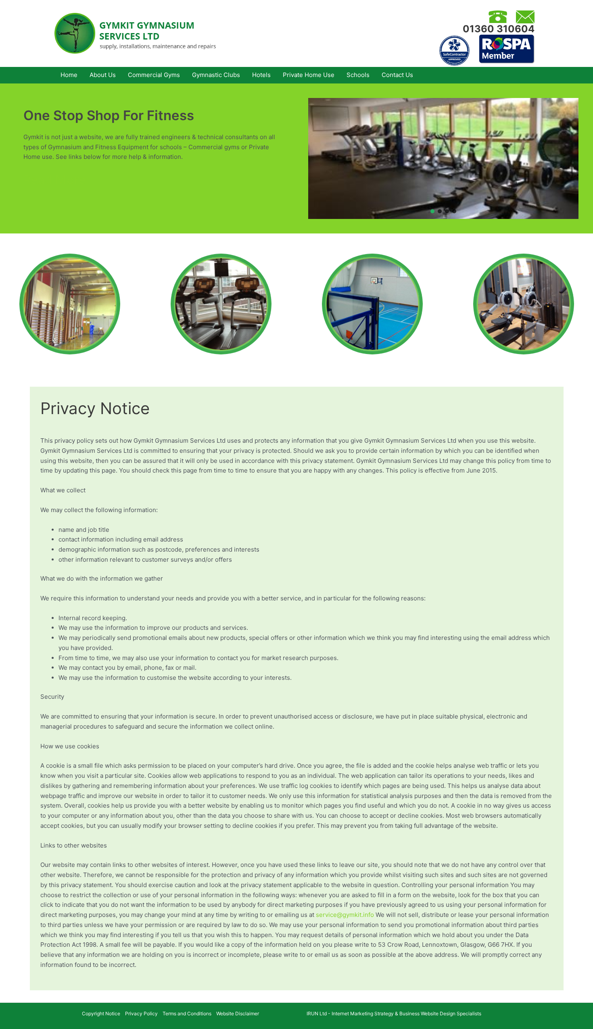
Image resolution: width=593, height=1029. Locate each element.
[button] (432, 211)
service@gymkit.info (345, 915)
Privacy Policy (141, 1013)
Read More (54, 179)
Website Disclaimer (237, 1013)
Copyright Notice (101, 1013)
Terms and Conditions (187, 1013)
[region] (443, 158)
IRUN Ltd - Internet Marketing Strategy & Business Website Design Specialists (394, 1013)
